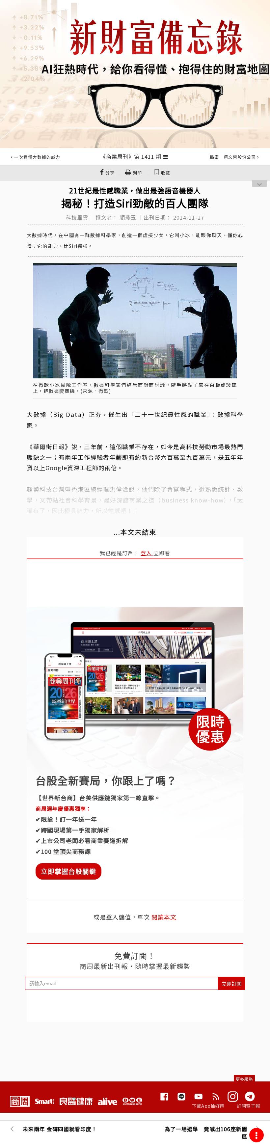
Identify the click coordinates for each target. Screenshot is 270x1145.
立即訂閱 (231, 983)
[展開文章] (165, 156)
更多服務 (244, 1079)
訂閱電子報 (248, 1106)
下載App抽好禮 (208, 1106)
